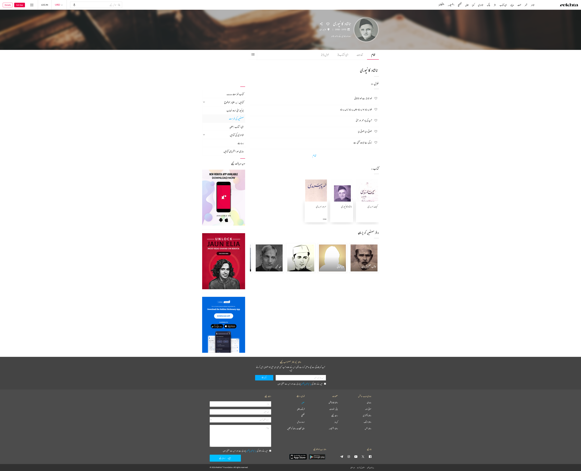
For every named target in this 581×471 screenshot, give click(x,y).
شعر (526, 5)
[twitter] (363, 456)
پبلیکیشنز (441, 5)
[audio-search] (74, 5)
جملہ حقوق (352, 468)
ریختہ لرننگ (367, 422)
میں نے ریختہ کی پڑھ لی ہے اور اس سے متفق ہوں (300, 383)
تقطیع (460, 5)
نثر (495, 5)
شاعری (480, 5)
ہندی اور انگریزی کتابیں (234, 151)
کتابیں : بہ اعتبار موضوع (234, 102)
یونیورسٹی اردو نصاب (235, 110)
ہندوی (369, 402)
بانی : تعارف (333, 409)
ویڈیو (512, 5)
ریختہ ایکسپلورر (333, 428)
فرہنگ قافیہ (301, 409)
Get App (19, 5)
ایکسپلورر (451, 5)
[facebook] (370, 456)
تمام (373, 55)
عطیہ (303, 402)
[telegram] (341, 456)
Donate (8, 5)
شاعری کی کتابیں (237, 135)
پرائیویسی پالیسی (306, 383)
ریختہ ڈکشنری (367, 415)
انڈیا (321, 29)
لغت (519, 5)
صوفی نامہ (368, 409)
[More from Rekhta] (31, 5)
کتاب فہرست (235, 94)
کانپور (324, 29)
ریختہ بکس (368, 428)
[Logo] (569, 5)
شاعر (532, 5)
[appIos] (298, 457)
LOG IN (44, 4)
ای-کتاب (342, 55)
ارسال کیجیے (222, 458)
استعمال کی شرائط (361, 468)
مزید (433, 5)
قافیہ (466, 5)
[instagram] (348, 456)
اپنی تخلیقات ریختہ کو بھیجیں (296, 428)
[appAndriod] (317, 457)
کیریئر (336, 422)
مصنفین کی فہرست (236, 118)
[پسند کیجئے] (328, 23)
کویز (473, 5)
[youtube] (355, 456)
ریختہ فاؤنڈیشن (333, 402)
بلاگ (488, 5)
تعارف (360, 55)
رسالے (241, 143)
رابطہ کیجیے (334, 415)
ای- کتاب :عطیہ (237, 127)
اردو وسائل (301, 422)
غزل (325, 55)
